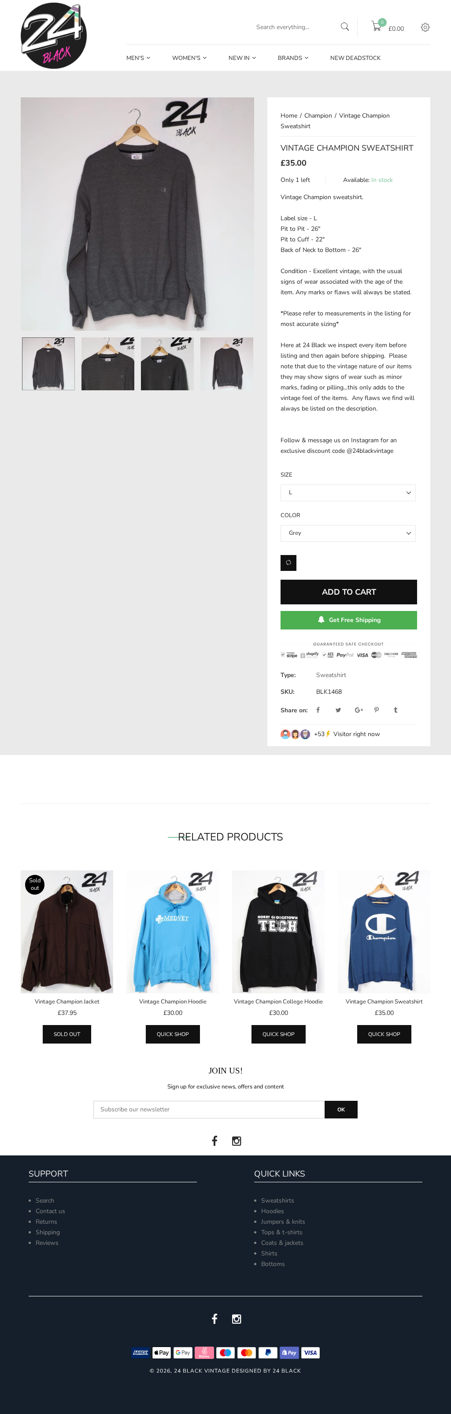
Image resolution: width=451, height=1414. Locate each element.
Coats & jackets (282, 1243)
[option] (137, 214)
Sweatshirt (331, 675)
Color (290, 515)
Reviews (47, 1243)
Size (286, 475)
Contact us (50, 1211)
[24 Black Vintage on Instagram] (236, 1141)
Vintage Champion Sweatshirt (384, 1002)
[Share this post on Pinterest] (383, 710)
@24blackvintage (370, 451)
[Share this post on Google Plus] (364, 710)
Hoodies (272, 1211)
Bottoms (273, 1264)
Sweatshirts (277, 1200)
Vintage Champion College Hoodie (278, 1002)
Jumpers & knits (283, 1222)
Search (45, 1200)
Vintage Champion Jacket (67, 1002)
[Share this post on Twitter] (344, 710)
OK (341, 1109)
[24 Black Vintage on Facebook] (214, 1141)
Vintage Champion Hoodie (173, 1002)
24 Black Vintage (202, 1370)
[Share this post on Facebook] (325, 710)
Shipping (48, 1232)
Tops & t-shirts (282, 1232)
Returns (46, 1222)
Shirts (269, 1253)
